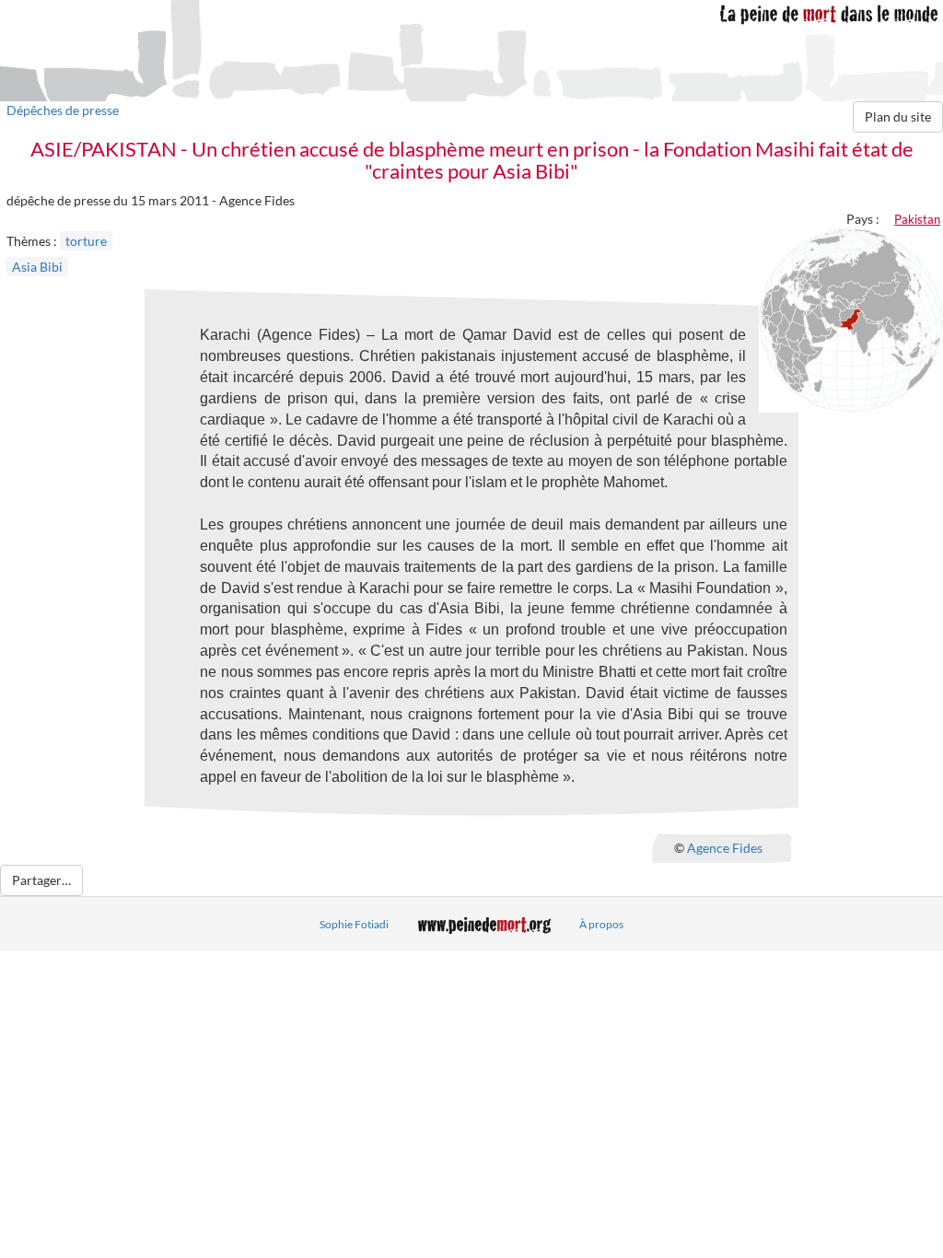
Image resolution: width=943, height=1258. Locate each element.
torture (86, 241)
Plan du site (898, 116)
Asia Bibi (37, 266)
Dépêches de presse (62, 110)
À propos (601, 924)
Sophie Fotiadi (354, 924)
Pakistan (917, 219)
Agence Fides (725, 847)
